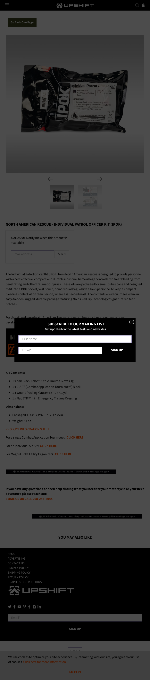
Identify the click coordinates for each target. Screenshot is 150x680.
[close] (132, 322)
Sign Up (117, 350)
